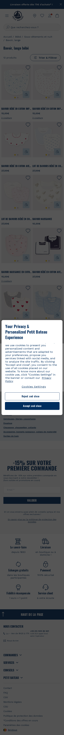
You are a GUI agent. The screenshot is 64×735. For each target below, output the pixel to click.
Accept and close (32, 406)
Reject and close (30, 396)
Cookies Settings (34, 386)
